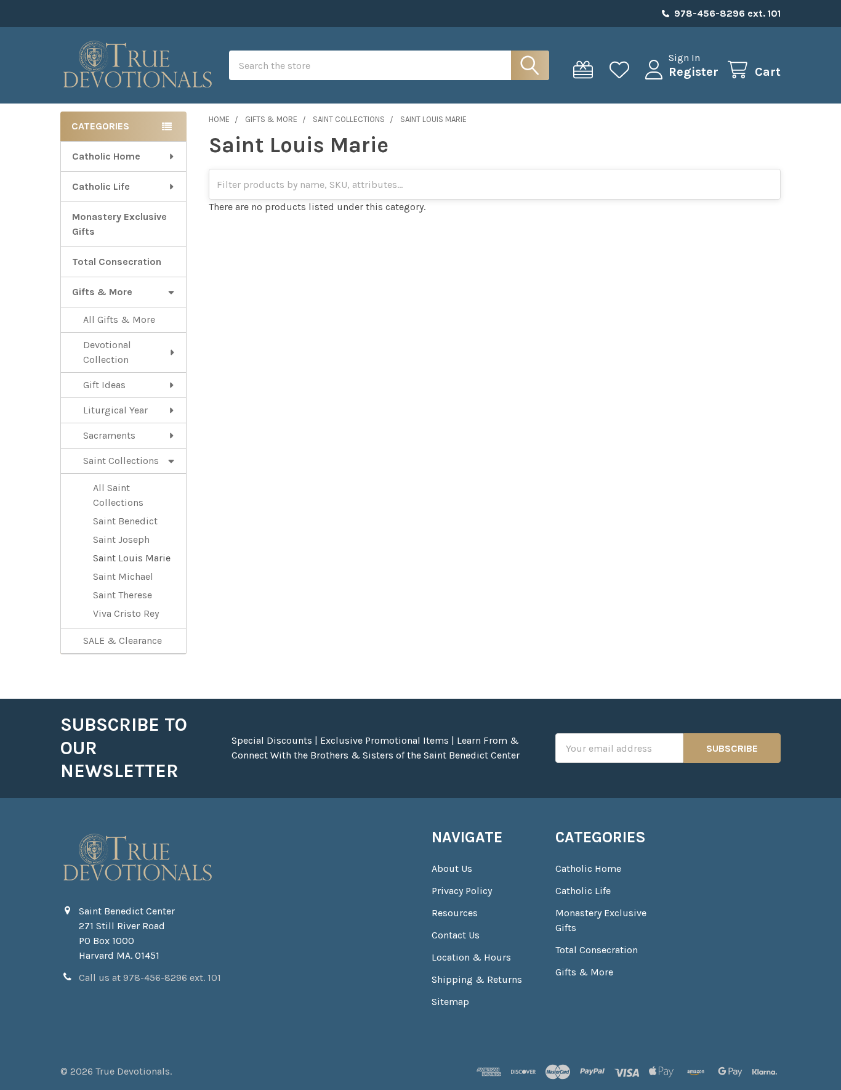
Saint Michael (123, 576)
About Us (452, 868)
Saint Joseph (121, 539)
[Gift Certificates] (585, 69)
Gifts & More (102, 292)
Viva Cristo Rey (126, 613)
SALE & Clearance (122, 640)
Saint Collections (121, 460)
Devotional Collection (107, 352)
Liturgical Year (115, 410)
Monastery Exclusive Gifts (119, 224)
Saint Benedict (125, 521)
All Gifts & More (119, 319)
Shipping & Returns (477, 979)
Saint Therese (122, 595)
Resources (455, 913)
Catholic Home (106, 156)
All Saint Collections (118, 495)
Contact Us (456, 935)
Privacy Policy (462, 891)
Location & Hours (471, 957)
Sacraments (109, 435)
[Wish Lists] (622, 69)
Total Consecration (116, 261)
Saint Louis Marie (132, 558)
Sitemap (450, 1001)
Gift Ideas (104, 385)
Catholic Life (101, 186)
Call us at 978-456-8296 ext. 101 (150, 977)
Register (693, 72)
